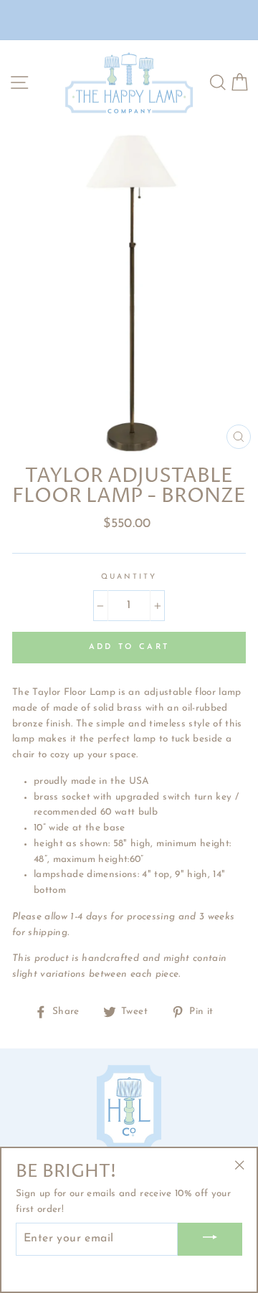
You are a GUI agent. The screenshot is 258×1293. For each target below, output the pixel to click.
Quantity (129, 577)
